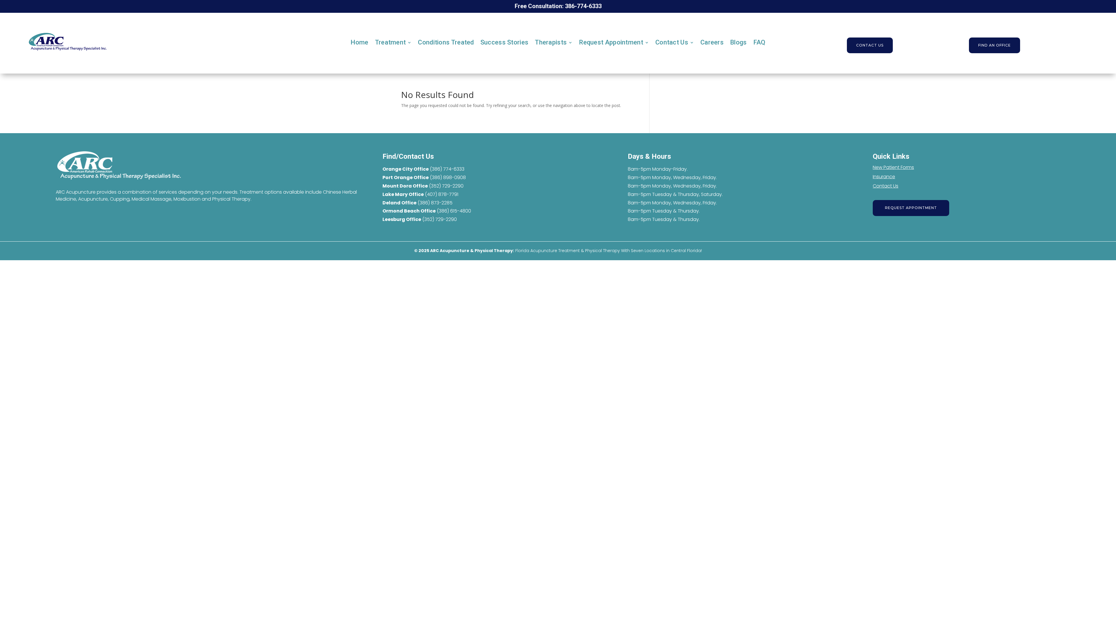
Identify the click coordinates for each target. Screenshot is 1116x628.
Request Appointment (611, 42)
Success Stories (504, 42)
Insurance (884, 176)
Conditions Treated (446, 42)
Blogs (738, 42)
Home (359, 42)
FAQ (759, 42)
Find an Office (994, 45)
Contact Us (671, 42)
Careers (712, 42)
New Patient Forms (893, 167)
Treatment (390, 42)
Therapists (551, 42)
